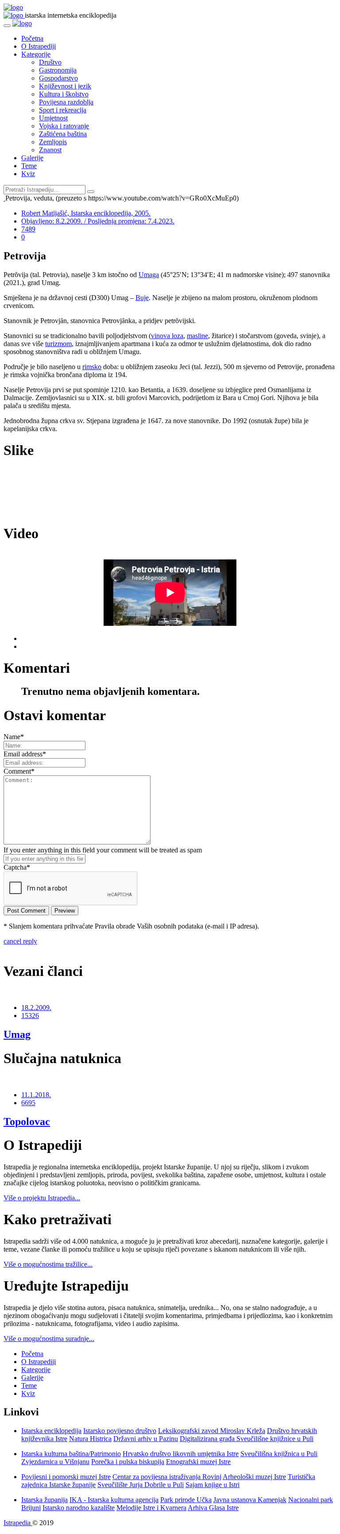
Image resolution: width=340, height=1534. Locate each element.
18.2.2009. (36, 1007)
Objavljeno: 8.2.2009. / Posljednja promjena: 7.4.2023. (97, 221)
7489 (28, 229)
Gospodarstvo (58, 78)
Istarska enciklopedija (51, 1430)
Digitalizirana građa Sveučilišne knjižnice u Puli (246, 1438)
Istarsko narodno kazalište (78, 1507)
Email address (25, 754)
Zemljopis (53, 142)
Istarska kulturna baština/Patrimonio (71, 1453)
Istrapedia (18, 1522)
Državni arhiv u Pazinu (145, 1438)
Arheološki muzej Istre (254, 1476)
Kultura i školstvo (64, 94)
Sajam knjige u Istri (212, 1484)
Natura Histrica (90, 1438)
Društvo (50, 62)
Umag (17, 1034)
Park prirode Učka (186, 1499)
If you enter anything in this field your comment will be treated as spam (103, 850)
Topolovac (27, 1121)
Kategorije (35, 54)
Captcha (17, 867)
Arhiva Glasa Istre (213, 1507)
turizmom (58, 343)
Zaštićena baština (63, 134)
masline (197, 335)
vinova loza (167, 335)
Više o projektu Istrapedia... (42, 1198)
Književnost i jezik (65, 86)
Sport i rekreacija (62, 110)
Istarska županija (44, 1499)
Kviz (28, 173)
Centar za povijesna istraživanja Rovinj (166, 1476)
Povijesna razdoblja (66, 102)
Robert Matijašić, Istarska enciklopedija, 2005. (86, 213)
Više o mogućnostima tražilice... (48, 1264)
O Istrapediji (38, 46)
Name (14, 736)
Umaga (149, 274)
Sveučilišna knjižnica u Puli (278, 1453)
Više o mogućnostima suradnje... (49, 1338)
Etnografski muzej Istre (198, 1461)
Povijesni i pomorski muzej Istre (66, 1476)
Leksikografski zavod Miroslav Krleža (211, 1430)
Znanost (50, 150)
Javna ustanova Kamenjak (249, 1499)
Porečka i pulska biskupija (127, 1461)
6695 (28, 1102)
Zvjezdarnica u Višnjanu (55, 1461)
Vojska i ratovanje (64, 126)
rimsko (91, 366)
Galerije (32, 158)
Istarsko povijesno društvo (119, 1430)
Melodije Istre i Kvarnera (151, 1507)
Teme (29, 166)
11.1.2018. (36, 1094)
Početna (32, 38)
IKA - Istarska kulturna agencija (114, 1499)
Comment (19, 771)
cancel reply (20, 941)
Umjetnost (53, 118)
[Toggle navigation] (7, 25)
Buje (142, 297)
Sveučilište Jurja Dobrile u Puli (140, 1484)
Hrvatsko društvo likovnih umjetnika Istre (181, 1453)
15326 (30, 1015)
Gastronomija (58, 70)
